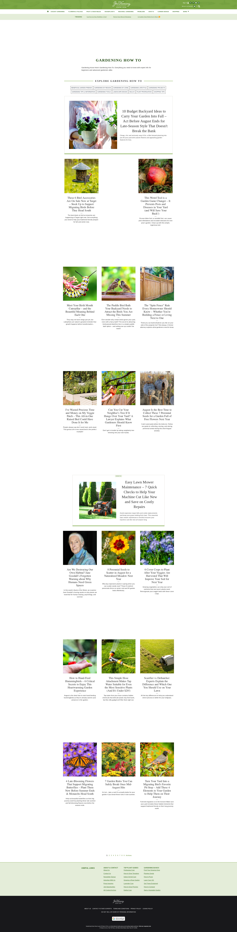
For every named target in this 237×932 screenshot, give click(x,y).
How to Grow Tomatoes (131, 873)
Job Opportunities (109, 887)
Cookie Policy (148, 908)
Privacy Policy (136, 908)
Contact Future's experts (102, 908)
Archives (129, 855)
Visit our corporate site (145, 926)
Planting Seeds (149, 873)
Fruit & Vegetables (93, 11)
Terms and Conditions (121, 908)
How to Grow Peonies (131, 887)
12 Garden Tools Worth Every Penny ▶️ (149, 17)
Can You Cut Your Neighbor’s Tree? (97, 17)
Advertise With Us (109, 880)
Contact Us (107, 873)
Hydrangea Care (129, 870)
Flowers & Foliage (75, 11)
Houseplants (110, 11)
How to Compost (149, 887)
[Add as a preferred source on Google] (118, 919)
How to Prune (148, 877)
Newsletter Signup (110, 877)
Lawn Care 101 (149, 880)
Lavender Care (128, 883)
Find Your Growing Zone (152, 870)
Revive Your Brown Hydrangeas (122, 17)
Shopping (175, 11)
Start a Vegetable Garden (152, 890)
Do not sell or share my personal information (118, 912)
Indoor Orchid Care (130, 877)
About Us (107, 870)
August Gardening (58, 11)
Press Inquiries (108, 883)
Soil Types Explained (151, 883)
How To (151, 11)
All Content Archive (110, 890)
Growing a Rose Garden (132, 880)
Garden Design (163, 11)
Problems (141, 11)
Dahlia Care (128, 890)
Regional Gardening (126, 11)
